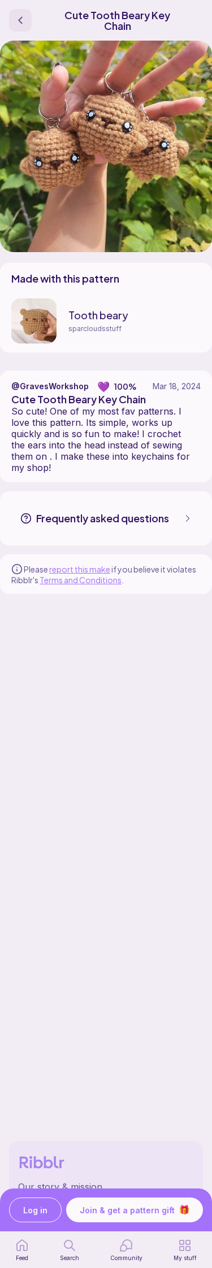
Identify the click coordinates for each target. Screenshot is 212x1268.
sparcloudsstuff (95, 328)
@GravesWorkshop (50, 386)
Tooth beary (98, 315)
